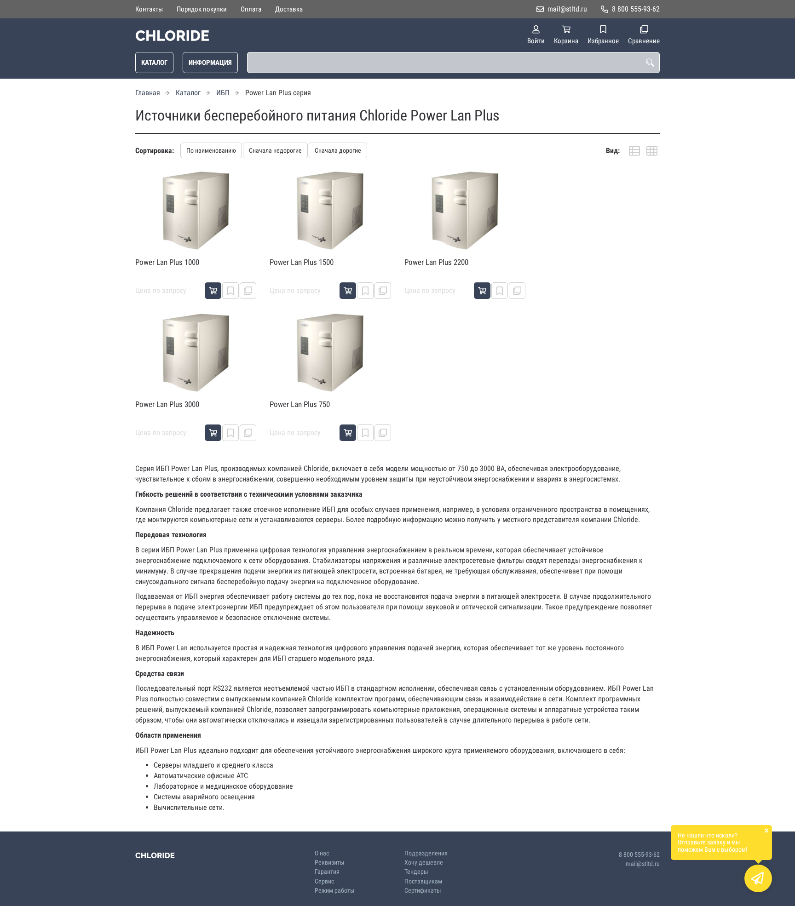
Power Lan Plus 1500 (302, 262)
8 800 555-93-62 (636, 9)
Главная (147, 92)
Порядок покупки (202, 9)
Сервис (324, 881)
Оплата (251, 9)
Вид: (613, 150)
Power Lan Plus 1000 (167, 262)
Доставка (289, 9)
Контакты (149, 9)
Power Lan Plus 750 (300, 404)
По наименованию (211, 150)
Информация (210, 62)
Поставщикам (423, 881)
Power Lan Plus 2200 (436, 262)
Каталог (154, 62)
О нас (322, 853)
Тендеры (416, 871)
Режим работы (335, 890)
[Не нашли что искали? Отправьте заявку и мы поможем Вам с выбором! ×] (758, 878)
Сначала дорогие (338, 150)
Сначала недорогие (275, 150)
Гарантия (327, 871)
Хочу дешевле (423, 862)
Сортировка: (154, 150)
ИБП (223, 92)
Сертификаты (422, 890)
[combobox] (453, 62)
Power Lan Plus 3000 (167, 404)
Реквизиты (330, 862)
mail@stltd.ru (567, 9)
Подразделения (426, 853)
